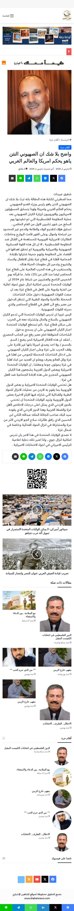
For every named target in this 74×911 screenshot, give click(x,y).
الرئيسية (65, 139)
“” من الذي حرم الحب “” (23, 670)
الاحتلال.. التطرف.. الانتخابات (57, 723)
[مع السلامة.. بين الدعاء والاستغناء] (19, 600)
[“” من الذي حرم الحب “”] (19, 657)
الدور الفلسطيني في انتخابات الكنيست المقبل (27, 748)
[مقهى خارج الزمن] (54, 657)
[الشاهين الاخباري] (66, 15)
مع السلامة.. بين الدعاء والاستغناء (33, 769)
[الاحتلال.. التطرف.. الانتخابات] (54, 699)
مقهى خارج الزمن (62, 670)
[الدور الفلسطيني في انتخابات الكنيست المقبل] (54, 611)
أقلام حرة (54, 139)
